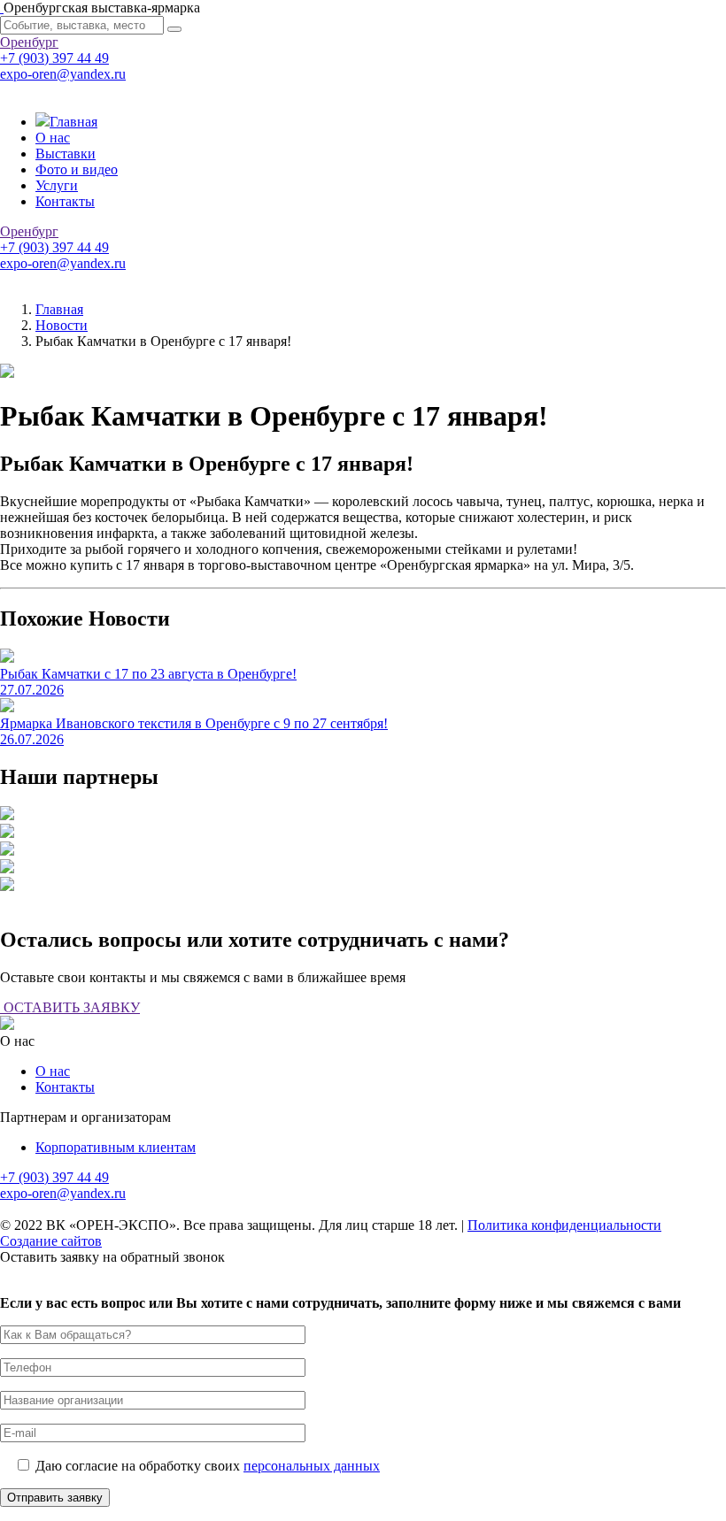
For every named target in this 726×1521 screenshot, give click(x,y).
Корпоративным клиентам (115, 1147)
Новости (61, 325)
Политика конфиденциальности (564, 1225)
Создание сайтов (51, 1240)
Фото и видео (76, 169)
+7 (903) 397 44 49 (54, 57)
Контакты (65, 201)
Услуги (56, 185)
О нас (52, 137)
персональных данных (311, 1465)
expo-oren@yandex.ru (63, 73)
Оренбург (29, 42)
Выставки (65, 153)
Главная (73, 121)
